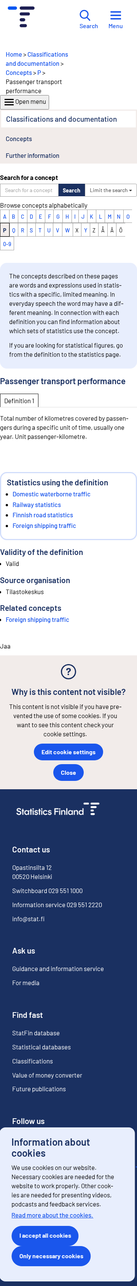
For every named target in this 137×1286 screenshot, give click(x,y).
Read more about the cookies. (52, 1215)
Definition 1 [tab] (19, 400)
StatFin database (36, 1032)
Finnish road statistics (43, 514)
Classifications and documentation (61, 118)
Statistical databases (41, 1047)
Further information (32, 155)
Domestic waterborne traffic (52, 494)
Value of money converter (47, 1075)
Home (14, 54)
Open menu (30, 101)
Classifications (32, 1061)
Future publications (39, 1088)
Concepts (19, 72)
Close (68, 772)
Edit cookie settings (68, 751)
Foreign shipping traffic (44, 525)
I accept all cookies (45, 1235)
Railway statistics (37, 504)
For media (26, 982)
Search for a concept (29, 177)
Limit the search (109, 190)
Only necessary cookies (51, 1255)
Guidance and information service (58, 968)
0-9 (7, 244)
